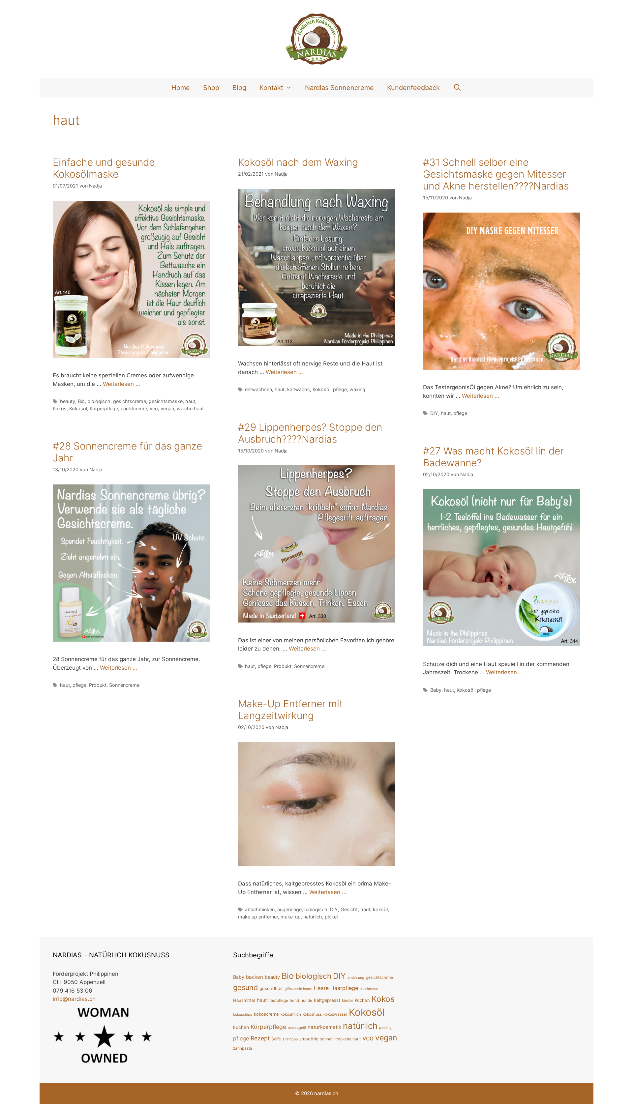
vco (154, 408)
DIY (434, 413)
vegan (167, 408)
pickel (331, 916)
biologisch (98, 401)
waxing (357, 389)
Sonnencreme (309, 666)
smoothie (308, 1038)
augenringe (289, 909)
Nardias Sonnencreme (339, 88)
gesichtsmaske (166, 401)
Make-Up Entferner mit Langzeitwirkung (290, 709)
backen (254, 977)
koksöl (380, 909)
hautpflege (278, 1000)
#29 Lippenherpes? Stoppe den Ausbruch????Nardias (310, 433)
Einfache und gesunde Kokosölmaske (104, 168)
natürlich (312, 916)
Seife (276, 1038)
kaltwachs (298, 389)
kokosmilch (291, 1014)
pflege (340, 389)
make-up (291, 916)
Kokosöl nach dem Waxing (298, 162)
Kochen (362, 1000)
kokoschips (242, 1014)
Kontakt (271, 88)
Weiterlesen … (121, 384)
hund (294, 1000)
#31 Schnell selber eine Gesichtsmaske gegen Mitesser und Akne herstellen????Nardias (496, 174)
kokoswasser (335, 1014)
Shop (211, 88)
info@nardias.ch (74, 999)
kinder (347, 1000)
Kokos (60, 408)
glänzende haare (298, 989)
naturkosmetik (324, 1027)
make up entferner (258, 916)
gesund (245, 987)
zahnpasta (242, 1048)
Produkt (282, 666)
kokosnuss (312, 1014)
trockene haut (348, 1038)
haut (190, 401)
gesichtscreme (129, 401)
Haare (321, 988)
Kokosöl (78, 408)
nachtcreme (134, 408)
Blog (239, 88)
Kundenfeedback (413, 88)
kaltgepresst (327, 1000)
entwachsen (258, 389)
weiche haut (190, 408)
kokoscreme (266, 1014)
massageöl (297, 1028)
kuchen (241, 1027)
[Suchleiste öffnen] (457, 88)
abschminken (260, 909)
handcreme (369, 989)
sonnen (327, 1038)
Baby (435, 690)
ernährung (355, 977)
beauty (67, 401)
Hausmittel (244, 1000)
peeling (385, 1028)
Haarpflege (344, 988)
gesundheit (271, 988)
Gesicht (349, 909)
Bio (81, 401)
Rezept (260, 1038)
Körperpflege (104, 408)
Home (180, 88)
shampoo (290, 1039)
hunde (306, 1000)
